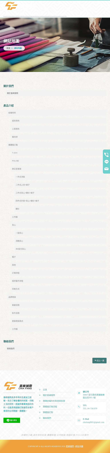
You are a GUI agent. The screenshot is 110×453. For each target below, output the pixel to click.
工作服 (15, 217)
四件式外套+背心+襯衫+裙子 (27, 200)
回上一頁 (100, 360)
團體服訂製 (13, 144)
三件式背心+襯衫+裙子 (25, 192)
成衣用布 (15, 120)
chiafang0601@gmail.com (93, 422)
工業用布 (15, 128)
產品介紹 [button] (36, 13)
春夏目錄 (15, 305)
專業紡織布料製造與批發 (53, 401)
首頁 (8, 48)
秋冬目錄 (15, 313)
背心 (14, 225)
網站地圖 (79, 446)
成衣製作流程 (17, 281)
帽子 (14, 257)
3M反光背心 (21, 249)
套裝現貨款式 (17, 321)
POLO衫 (15, 160)
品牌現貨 (12, 297)
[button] (63, 13)
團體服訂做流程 (49, 407)
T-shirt (14, 152)
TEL (85, 405)
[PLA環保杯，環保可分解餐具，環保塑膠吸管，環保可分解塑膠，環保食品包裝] (21, 5)
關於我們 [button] (20, 13)
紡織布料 (12, 112)
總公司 (86, 392)
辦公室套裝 (16, 168)
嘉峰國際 (70, 446)
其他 (14, 265)
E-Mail (86, 419)
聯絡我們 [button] (52, 13)
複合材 (15, 136)
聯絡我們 (10, 348)
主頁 (44, 390)
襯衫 (17, 208)
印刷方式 (15, 289)
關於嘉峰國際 (12, 93)
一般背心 (19, 233)
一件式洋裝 (20, 176)
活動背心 (19, 241)
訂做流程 (15, 273)
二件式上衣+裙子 (23, 184)
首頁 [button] (8, 13)
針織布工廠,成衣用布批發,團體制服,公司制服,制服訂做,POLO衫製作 (55, 435)
